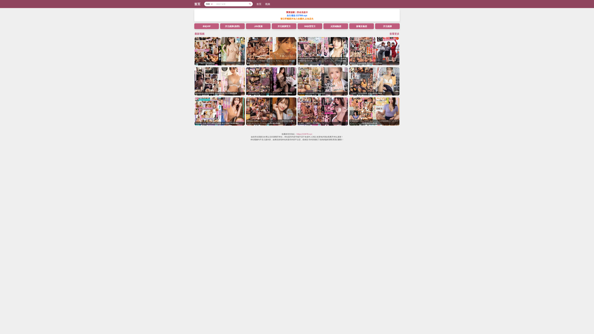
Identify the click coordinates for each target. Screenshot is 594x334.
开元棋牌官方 (284, 26)
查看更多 (394, 33)
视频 (267, 4)
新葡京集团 (361, 26)
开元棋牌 (387, 26)
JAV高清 (258, 26)
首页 (258, 4)
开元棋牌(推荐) (232, 26)
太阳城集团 (335, 26)
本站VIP (207, 26)
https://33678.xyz (304, 134)
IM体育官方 (310, 26)
